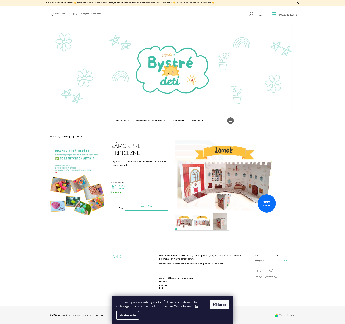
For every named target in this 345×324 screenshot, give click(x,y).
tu (196, 306)
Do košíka (146, 206)
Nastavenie (127, 315)
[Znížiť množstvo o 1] (122, 209)
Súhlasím (219, 304)
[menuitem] (121, 120)
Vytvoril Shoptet (287, 315)
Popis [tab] (116, 256)
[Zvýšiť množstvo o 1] (122, 205)
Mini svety (282, 260)
